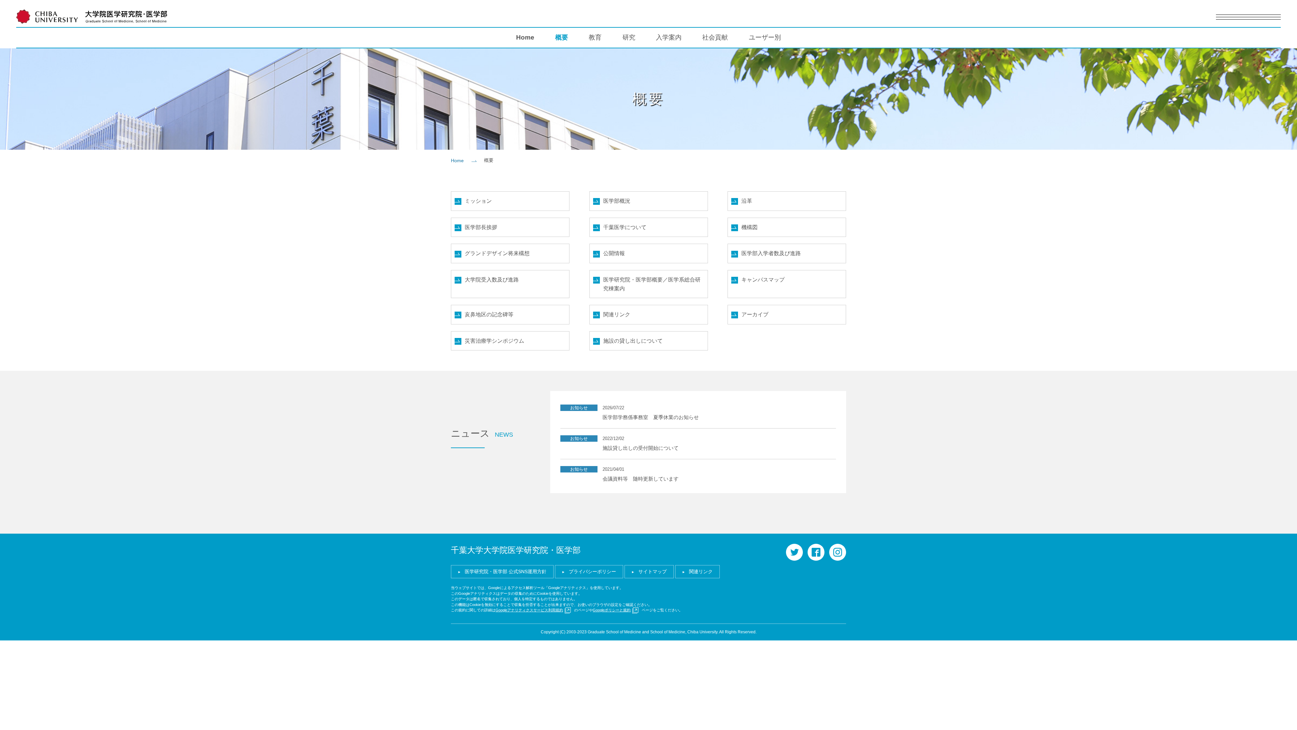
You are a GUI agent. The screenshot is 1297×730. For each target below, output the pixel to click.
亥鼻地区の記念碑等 (489, 314)
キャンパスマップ (763, 280)
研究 (628, 37)
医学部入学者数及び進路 (771, 253)
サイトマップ (652, 571)
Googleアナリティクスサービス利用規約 (529, 610)
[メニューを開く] (1248, 17)
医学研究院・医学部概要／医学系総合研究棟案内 (652, 284)
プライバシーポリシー (592, 571)
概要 (561, 37)
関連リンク (616, 314)
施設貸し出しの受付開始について (641, 448)
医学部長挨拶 (481, 227)
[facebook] (816, 552)
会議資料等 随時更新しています (641, 479)
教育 (595, 37)
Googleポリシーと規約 (612, 610)
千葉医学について (624, 227)
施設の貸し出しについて (633, 341)
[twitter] (794, 552)
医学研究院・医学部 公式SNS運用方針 (505, 571)
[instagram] (837, 552)
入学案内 (669, 37)
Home (525, 37)
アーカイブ (754, 314)
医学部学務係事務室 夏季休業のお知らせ (651, 417)
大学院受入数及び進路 (492, 280)
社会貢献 (715, 37)
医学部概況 (616, 201)
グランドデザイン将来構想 (497, 253)
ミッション (478, 201)
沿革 (746, 201)
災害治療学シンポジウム (494, 341)
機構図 (749, 227)
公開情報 (614, 253)
